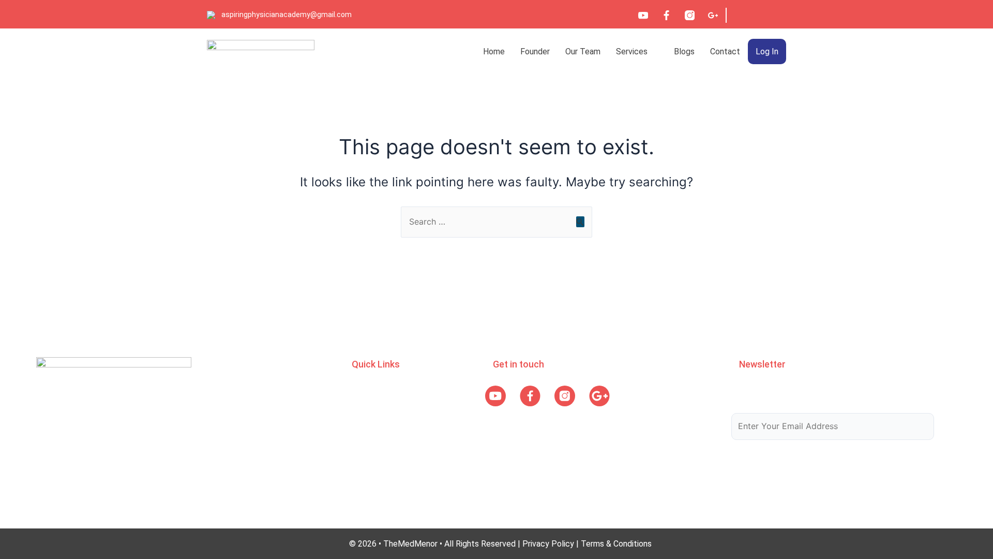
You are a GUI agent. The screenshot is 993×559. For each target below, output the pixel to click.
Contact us (372, 471)
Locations (370, 451)
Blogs (684, 51)
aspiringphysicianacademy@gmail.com (286, 14)
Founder (535, 51)
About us (368, 390)
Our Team (582, 51)
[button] (637, 51)
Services (632, 51)
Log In (767, 51)
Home (494, 51)
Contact (725, 51)
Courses (366, 411)
